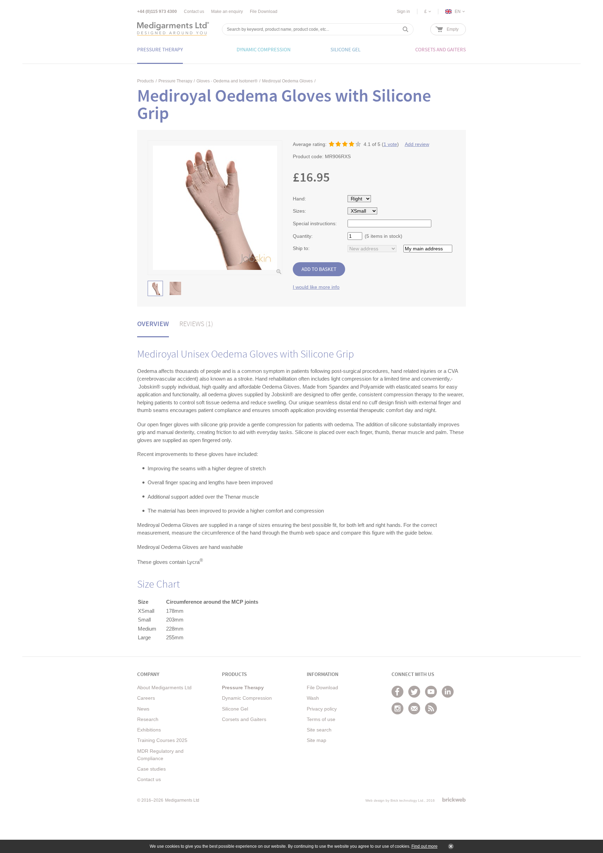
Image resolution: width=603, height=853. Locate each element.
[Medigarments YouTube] (431, 691)
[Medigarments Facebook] (397, 691)
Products (145, 81)
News (143, 709)
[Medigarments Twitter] (414, 691)
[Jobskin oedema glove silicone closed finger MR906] (155, 288)
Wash (313, 698)
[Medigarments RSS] (431, 708)
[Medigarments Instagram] (397, 708)
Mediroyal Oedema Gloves (287, 81)
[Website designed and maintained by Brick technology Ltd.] (454, 799)
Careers (146, 698)
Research (147, 719)
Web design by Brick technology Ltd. (394, 800)
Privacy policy (322, 709)
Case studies (151, 769)
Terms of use (321, 719)
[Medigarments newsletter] (414, 708)
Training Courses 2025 (162, 740)
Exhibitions (149, 730)
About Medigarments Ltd (164, 687)
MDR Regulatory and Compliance (160, 754)
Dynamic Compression (247, 698)
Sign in (403, 11)
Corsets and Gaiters (244, 719)
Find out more (424, 846)
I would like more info (316, 287)
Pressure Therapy (175, 81)
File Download (263, 11)
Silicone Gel (235, 709)
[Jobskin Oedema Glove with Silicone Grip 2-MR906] (175, 288)
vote (390, 144)
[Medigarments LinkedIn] (447, 691)
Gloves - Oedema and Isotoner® (227, 81)
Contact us (194, 11)
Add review (417, 144)
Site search (319, 730)
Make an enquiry (227, 11)
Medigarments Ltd (182, 800)
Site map (316, 740)
